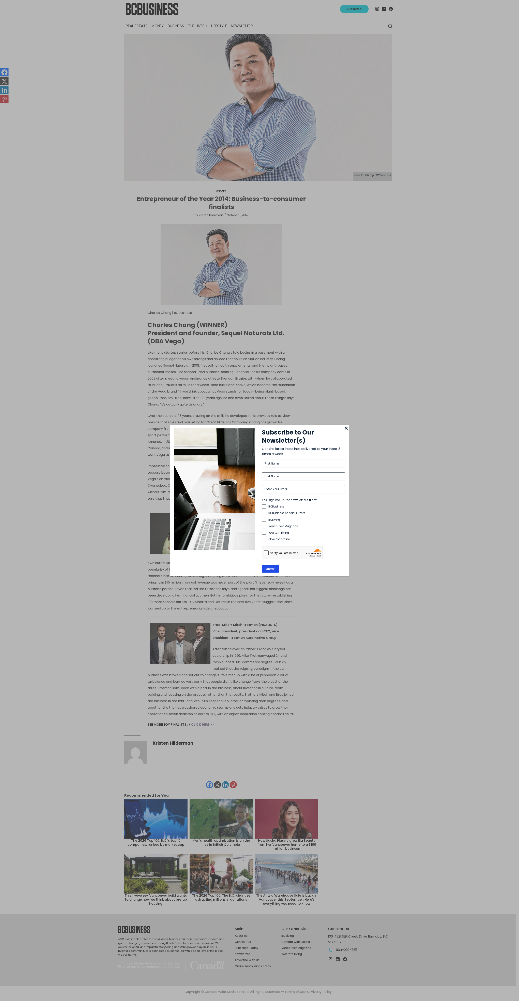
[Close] (346, 428)
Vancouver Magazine (283, 526)
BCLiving (274, 520)
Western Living (278, 533)
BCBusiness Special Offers (286, 513)
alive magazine (279, 539)
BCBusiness (276, 506)
